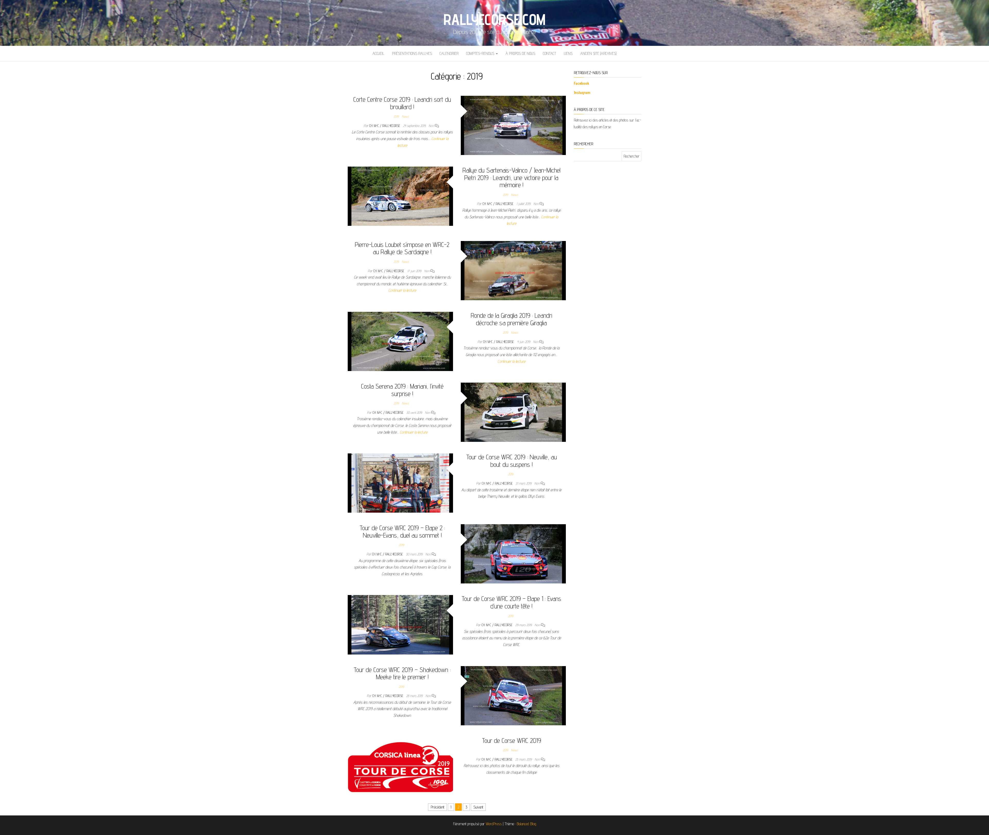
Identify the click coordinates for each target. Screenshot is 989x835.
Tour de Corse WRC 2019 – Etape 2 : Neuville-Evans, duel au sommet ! (402, 531)
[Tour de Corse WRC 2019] (400, 766)
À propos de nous (520, 53)
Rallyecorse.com (494, 19)
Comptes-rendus (480, 53)
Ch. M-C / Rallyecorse (385, 126)
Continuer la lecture (402, 290)
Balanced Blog (526, 823)
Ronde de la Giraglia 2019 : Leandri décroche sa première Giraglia (511, 319)
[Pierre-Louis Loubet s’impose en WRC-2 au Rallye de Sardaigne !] (513, 270)
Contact (549, 53)
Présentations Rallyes (412, 53)
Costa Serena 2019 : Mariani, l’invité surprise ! (402, 390)
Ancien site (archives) (598, 53)
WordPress (494, 823)
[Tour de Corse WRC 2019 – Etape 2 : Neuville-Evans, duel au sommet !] (513, 553)
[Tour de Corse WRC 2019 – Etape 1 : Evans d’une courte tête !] (400, 624)
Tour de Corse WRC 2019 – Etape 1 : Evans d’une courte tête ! (511, 602)
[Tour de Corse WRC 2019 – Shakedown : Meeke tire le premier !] (513, 695)
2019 (396, 116)
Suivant (478, 807)
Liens (568, 53)
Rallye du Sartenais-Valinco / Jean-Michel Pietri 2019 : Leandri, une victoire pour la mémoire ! (511, 177)
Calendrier (449, 53)
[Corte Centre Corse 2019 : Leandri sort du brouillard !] (513, 125)
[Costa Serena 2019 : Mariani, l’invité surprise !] (513, 411)
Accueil (378, 53)
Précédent (437, 807)
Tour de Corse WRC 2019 (511, 740)
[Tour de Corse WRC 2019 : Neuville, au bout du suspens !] (400, 482)
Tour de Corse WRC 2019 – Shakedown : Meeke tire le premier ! (402, 673)
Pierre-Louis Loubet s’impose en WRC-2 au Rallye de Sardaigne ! (402, 248)
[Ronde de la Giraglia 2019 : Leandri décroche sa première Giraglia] (400, 341)
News (405, 116)
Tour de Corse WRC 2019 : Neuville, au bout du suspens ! (511, 460)
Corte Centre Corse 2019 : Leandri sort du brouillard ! (402, 103)
